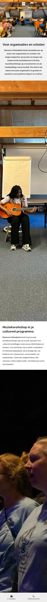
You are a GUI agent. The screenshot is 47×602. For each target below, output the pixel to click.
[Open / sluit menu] (43, 3)
